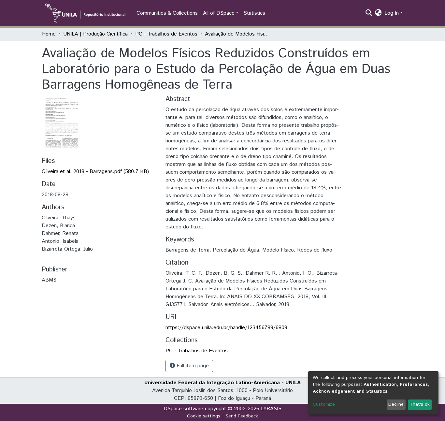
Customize (324, 404)
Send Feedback (242, 416)
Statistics (254, 13)
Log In (391, 13)
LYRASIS (271, 409)
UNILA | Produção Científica (95, 34)
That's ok (419, 404)
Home (49, 34)
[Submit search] (369, 13)
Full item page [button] (192, 366)
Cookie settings (203, 416)
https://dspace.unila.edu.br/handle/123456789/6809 (226, 327)
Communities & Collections (167, 13)
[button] (378, 13)
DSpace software (183, 409)
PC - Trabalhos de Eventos (166, 34)
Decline (396, 404)
